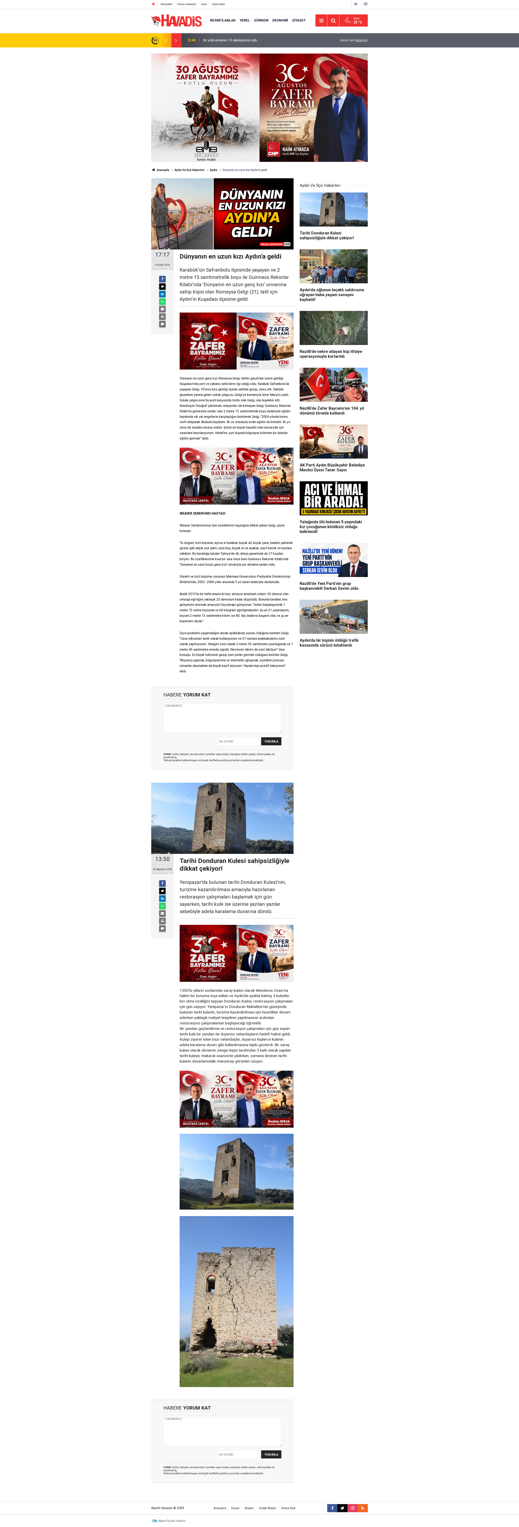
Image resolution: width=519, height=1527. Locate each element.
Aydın (213, 170)
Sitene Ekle (218, 4)
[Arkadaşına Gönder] (162, 309)
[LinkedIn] (162, 294)
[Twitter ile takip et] (342, 1508)
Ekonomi (280, 20)
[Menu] (321, 21)
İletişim (249, 1508)
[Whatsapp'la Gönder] (162, 301)
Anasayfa (162, 170)
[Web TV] (356, 4)
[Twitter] (162, 286)
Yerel (245, 20)
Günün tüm (354, 40)
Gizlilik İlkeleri (267, 1508)
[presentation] (166, 40)
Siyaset (299, 20)
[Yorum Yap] (162, 324)
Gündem (261, 20)
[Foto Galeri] (365, 4)
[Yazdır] (162, 316)
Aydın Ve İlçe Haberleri (189, 170)
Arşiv (204, 4)
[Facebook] (162, 279)
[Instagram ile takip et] (352, 1508)
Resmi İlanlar (223, 20)
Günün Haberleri (186, 4)
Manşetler (166, 4)
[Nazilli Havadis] (176, 20)
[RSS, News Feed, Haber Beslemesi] (363, 1508)
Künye (235, 1508)
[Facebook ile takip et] (332, 1508)
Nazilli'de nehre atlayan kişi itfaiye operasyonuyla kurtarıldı (244, 40)
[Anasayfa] (153, 4)
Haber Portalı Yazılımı (172, 1521)
